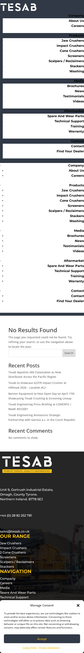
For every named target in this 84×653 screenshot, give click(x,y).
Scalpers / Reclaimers (66, 61)
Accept (42, 639)
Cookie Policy (30, 647)
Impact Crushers (70, 46)
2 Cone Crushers (13, 552)
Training (77, 126)
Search (68, 353)
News (79, 91)
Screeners (76, 56)
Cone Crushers (72, 51)
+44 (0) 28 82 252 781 (16, 515)
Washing (76, 71)
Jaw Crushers (73, 40)
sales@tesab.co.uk (14, 531)
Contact (77, 141)
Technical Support (69, 121)
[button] (78, 605)
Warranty (76, 131)
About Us (76, 21)
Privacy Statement (49, 647)
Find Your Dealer (70, 151)
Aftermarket (74, 261)
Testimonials (73, 96)
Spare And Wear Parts (65, 116)
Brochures (75, 86)
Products (76, 185)
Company (76, 15)
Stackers (77, 66)
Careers (77, 26)
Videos (78, 101)
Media (79, 81)
